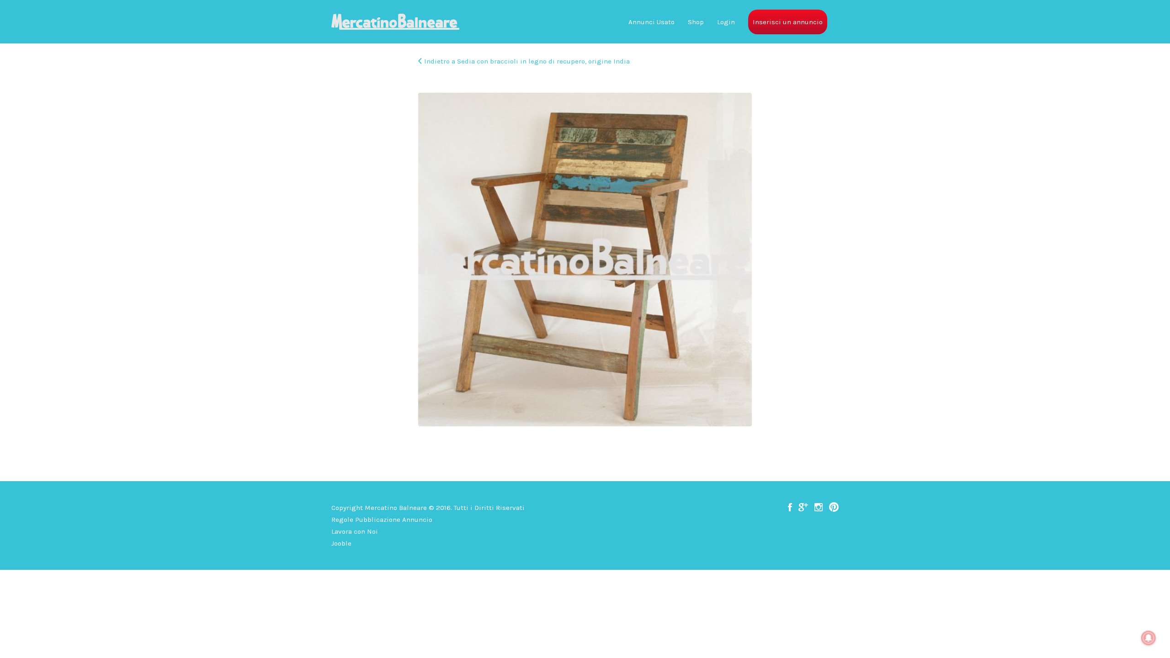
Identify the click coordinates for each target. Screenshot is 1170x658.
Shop (696, 22)
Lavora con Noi (354, 531)
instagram (818, 507)
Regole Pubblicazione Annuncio (381, 519)
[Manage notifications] (1148, 638)
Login (726, 22)
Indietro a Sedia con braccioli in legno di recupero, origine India (527, 61)
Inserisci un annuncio (788, 22)
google (803, 507)
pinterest (834, 507)
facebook (790, 507)
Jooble (341, 543)
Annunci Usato (651, 22)
